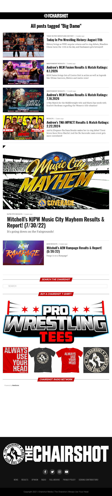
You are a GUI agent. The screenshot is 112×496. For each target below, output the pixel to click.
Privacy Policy (69, 479)
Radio (43, 479)
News (16, 479)
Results (24, 479)
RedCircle (15, 385)
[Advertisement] (56, 6)
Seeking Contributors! (88, 479)
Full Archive (54, 479)
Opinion (35, 479)
